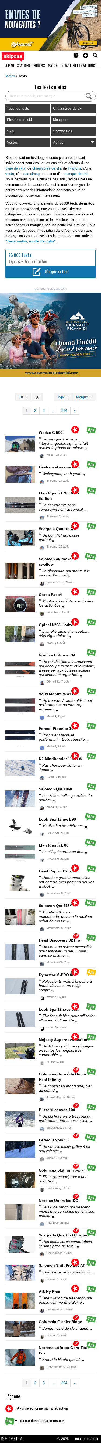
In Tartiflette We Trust (78, 65)
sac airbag (31, 174)
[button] (86, 55)
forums (39, 65)
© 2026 (63, 1439)
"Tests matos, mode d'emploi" (30, 241)
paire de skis (15, 168)
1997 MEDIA (13, 1438)
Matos (10, 76)
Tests (22, 76)
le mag (9, 65)
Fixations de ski (19, 120)
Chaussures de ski (67, 108)
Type (62, 397)
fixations (74, 168)
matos (52, 65)
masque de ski (75, 174)
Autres (58, 142)
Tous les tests (18, 108)
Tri (22, 397)
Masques (60, 120)
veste (9, 174)
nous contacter (86, 1439)
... (53, 411)
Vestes (12, 142)
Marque (83, 397)
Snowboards (62, 131)
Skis (10, 131)
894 (64, 411)
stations (24, 65)
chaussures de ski (46, 168)
